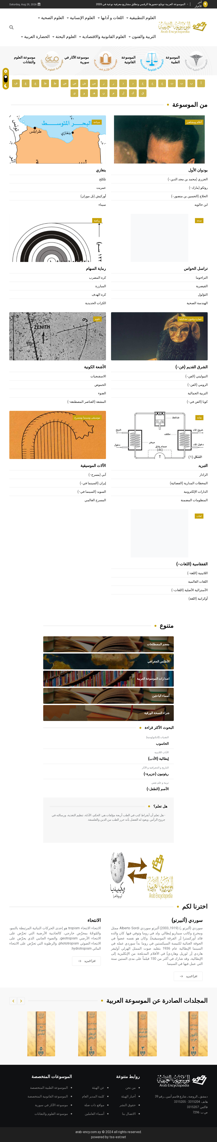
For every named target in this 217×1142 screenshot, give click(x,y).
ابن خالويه (201, 205)
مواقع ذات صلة (94, 1105)
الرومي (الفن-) (198, 385)
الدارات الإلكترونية (196, 492)
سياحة (96, 122)
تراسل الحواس (196, 269)
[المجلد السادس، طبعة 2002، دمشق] (41, 1033)
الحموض (100, 385)
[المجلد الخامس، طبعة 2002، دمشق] (92, 1033)
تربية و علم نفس (160, 782)
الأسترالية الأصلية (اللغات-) (189, 590)
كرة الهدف (99, 295)
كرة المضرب (97, 278)
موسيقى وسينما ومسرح (87, 417)
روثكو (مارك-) (198, 188)
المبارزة (100, 286)
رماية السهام (96, 269)
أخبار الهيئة (128, 1096)
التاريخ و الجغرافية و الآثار (155, 767)
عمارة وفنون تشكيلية (190, 319)
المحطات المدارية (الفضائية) (189, 483)
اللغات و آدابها (112, 17)
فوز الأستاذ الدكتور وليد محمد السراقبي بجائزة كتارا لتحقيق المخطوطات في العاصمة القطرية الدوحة (142, 4)
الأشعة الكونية (95, 367)
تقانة (199, 417)
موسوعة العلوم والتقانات (51, 1113)
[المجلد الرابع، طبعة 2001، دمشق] (143, 1033)
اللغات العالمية (198, 582)
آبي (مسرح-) (97, 475)
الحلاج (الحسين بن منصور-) (189, 196)
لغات (199, 516)
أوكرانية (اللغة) (198, 598)
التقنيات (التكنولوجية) (157, 737)
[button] (21, 1001)
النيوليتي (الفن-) (196, 376)
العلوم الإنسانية (82, 17)
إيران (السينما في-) (93, 483)
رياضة (97, 220)
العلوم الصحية (52, 17)
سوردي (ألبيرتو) (187, 920)
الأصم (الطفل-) (158, 789)
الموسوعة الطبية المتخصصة (49, 1087)
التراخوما (202, 278)
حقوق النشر (128, 1105)
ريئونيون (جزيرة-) (156, 774)
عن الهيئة (98, 1087)
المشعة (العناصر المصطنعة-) (86, 402)
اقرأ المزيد (191, 976)
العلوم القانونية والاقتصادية (104, 36)
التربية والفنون (144, 36)
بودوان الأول (198, 170)
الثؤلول (203, 295)
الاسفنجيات (98, 376)
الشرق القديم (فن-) (191, 367)
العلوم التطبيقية (142, 17)
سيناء (102, 205)
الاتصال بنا (129, 1113)
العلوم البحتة (66, 36)
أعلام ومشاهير (194, 122)
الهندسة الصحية (197, 303)
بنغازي (101, 170)
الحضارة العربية (37, 36)
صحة (199, 220)
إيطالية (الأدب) (158, 759)
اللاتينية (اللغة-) (197, 573)
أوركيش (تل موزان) (93, 196)
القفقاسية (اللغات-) (192, 564)
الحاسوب (162, 744)
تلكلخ (102, 179)
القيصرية (202, 286)
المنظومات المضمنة (194, 500)
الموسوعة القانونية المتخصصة (48, 1096)
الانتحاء (94, 920)
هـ (94, 93)
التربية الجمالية (198, 393)
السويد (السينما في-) (92, 492)
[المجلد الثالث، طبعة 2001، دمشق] (194, 1033)
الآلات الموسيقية (93, 466)
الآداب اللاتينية (161, 752)
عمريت (101, 188)
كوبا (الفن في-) (197, 402)
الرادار (203, 475)
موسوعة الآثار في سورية (51, 1105)
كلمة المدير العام (93, 1096)
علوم (97, 319)
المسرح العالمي (95, 500)
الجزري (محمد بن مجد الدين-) (188, 179)
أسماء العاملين (94, 1113)
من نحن (130, 1087)
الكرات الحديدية (95, 303)
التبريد (203, 466)
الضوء (102, 393)
